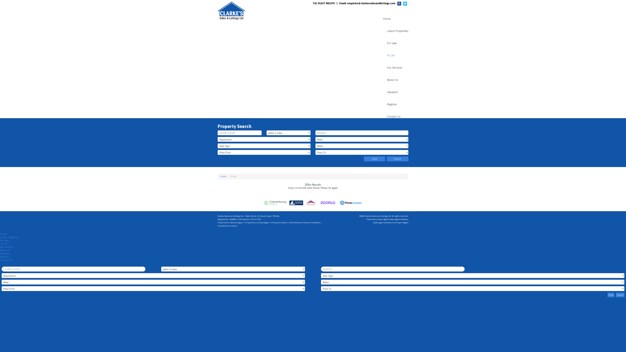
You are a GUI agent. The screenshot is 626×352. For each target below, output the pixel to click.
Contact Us (394, 116)
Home (387, 18)
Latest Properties (397, 31)
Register (392, 104)
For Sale (392, 43)
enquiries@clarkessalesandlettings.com (371, 3)
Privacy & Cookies (279, 222)
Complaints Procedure (227, 226)
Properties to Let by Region (257, 222)
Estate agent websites (382, 222)
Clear (374, 158)
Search (397, 158)
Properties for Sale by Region (230, 222)
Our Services (394, 67)
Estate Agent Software (398, 219)
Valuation (392, 92)
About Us (392, 79)
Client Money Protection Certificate (304, 222)
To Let (391, 55)
